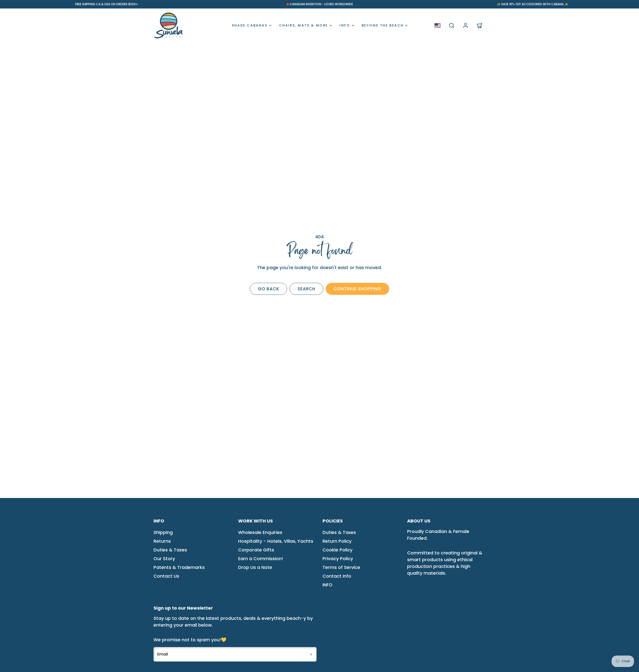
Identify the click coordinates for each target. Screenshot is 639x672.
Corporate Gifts (256, 550)
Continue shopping (357, 289)
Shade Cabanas (250, 25)
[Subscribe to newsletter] (311, 654)
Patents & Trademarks (179, 567)
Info (344, 25)
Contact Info (336, 576)
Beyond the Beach (383, 25)
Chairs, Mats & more (303, 25)
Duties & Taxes (170, 550)
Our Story (164, 558)
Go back (268, 289)
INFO (327, 585)
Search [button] (306, 289)
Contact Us (166, 576)
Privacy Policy (337, 558)
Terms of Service (341, 567)
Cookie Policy (337, 550)
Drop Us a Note (255, 567)
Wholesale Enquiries (260, 532)
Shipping (163, 532)
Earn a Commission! (260, 558)
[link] (466, 25)
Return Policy (336, 541)
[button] (452, 25)
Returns (162, 541)
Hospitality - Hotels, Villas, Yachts (275, 541)
